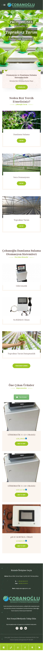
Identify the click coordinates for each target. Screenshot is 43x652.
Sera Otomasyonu (21, 177)
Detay (21, 140)
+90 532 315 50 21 (23, 583)
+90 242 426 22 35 (23, 581)
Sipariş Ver (21, 87)
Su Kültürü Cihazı (21, 304)
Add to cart (21, 443)
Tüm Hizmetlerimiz (21, 366)
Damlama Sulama (21, 134)
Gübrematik (21, 270)
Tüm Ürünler (23, 397)
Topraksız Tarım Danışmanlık (21, 337)
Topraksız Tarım (21, 220)
